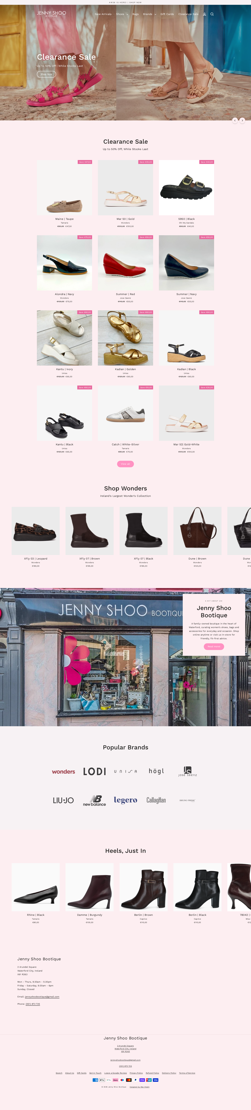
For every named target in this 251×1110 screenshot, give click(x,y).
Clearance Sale (188, 14)
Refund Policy (152, 1073)
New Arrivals (103, 14)
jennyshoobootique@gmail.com (42, 996)
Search (59, 1073)
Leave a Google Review (115, 1073)
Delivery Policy (169, 1073)
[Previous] (235, 120)
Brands (148, 14)
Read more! (214, 646)
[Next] (242, 120)
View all (125, 464)
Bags (135, 14)
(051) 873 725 (33, 1004)
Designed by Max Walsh (139, 1087)
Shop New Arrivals (51, 81)
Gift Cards (167, 14)
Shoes (120, 14)
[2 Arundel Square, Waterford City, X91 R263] (125, 980)
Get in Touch (95, 1073)
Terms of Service (187, 1073)
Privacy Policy (136, 1073)
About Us (69, 1073)
